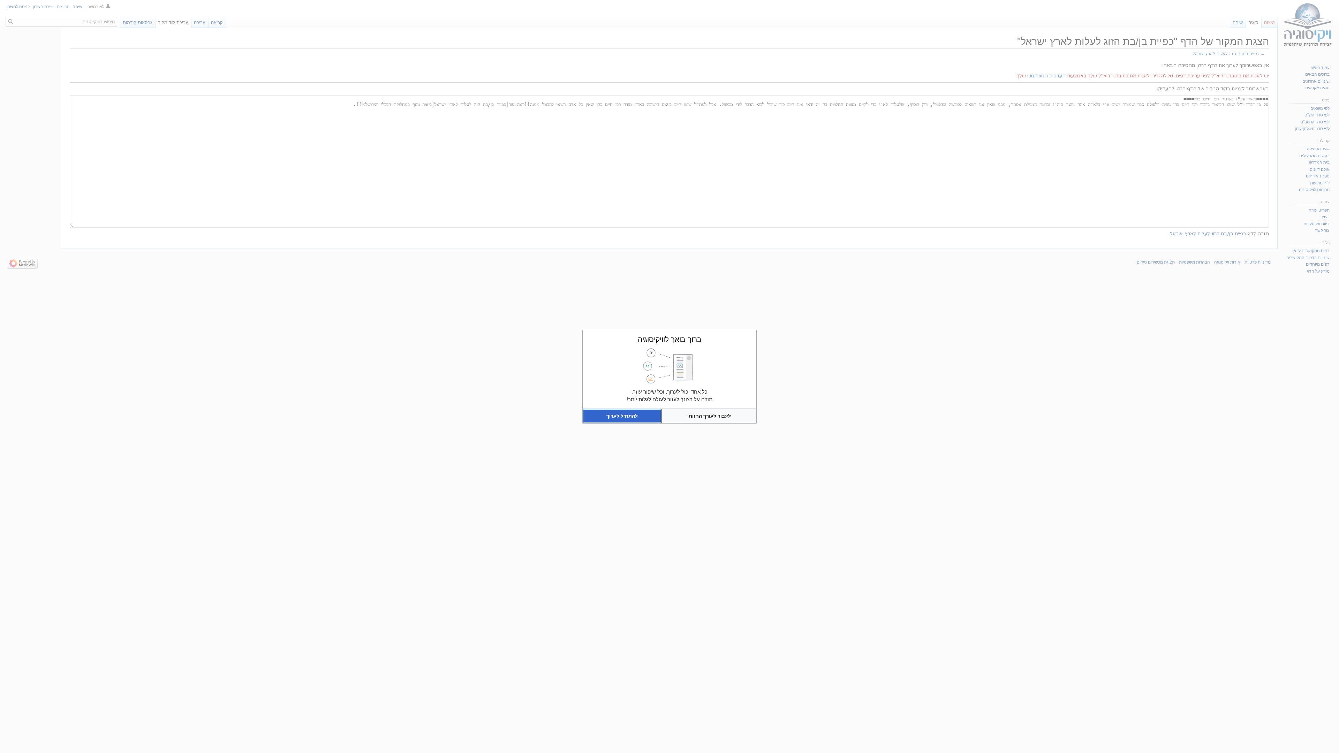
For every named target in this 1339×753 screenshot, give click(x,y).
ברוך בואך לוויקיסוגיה (670, 339)
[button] (709, 416)
